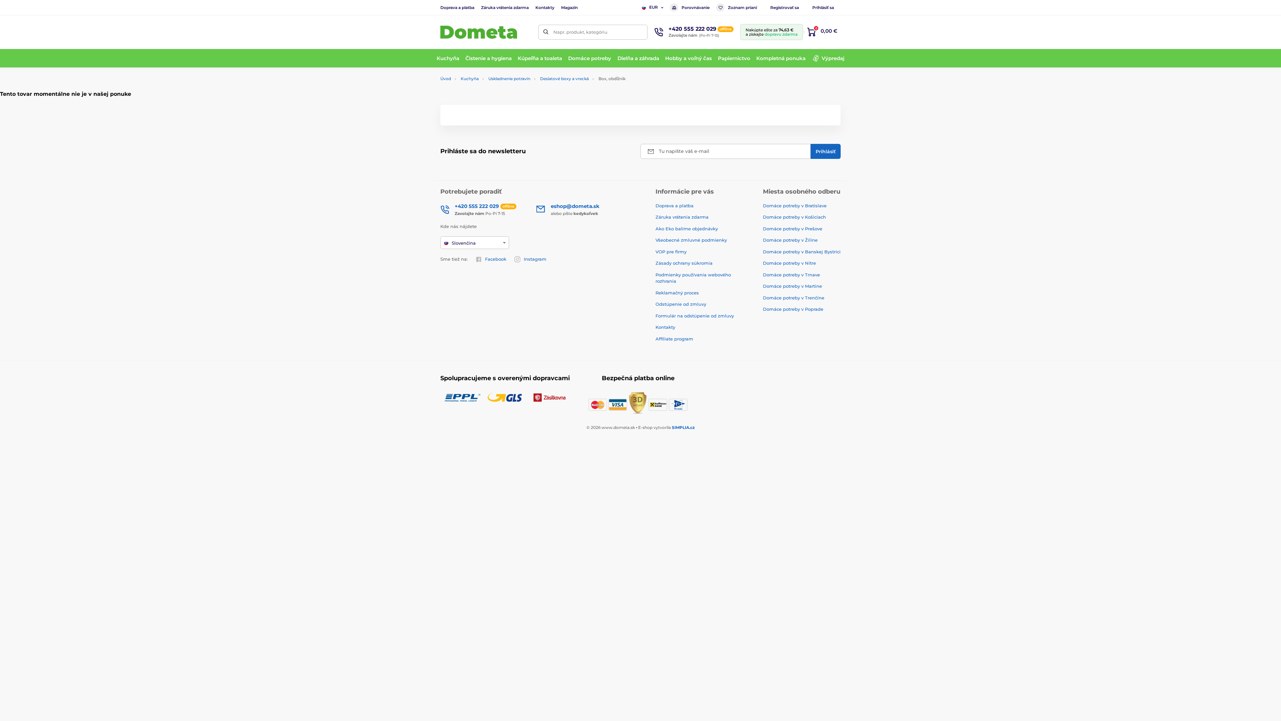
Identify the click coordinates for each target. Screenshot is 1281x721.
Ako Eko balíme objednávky (687, 228)
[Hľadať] (545, 32)
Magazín (569, 7)
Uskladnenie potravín (509, 78)
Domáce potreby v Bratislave (795, 205)
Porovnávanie (696, 7)
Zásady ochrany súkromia (684, 263)
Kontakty (544, 7)
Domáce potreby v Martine (792, 286)
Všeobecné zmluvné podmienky (691, 240)
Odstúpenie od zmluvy (681, 304)
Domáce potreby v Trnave (791, 274)
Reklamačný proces (677, 292)
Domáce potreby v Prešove (792, 228)
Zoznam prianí (742, 7)
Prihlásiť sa (823, 7)
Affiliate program (674, 338)
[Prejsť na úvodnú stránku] (478, 32)
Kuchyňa (470, 78)
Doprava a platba (457, 7)
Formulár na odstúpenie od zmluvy (695, 315)
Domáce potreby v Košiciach (794, 217)
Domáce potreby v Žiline (790, 240)
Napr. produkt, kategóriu (580, 32)
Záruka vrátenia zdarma (505, 7)
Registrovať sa (784, 7)
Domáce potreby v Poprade (793, 309)
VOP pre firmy (671, 251)
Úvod (445, 78)
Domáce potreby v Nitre (789, 263)
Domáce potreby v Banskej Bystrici (802, 251)
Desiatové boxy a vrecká (564, 78)
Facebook (495, 259)
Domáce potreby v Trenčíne (793, 297)
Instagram (535, 259)
